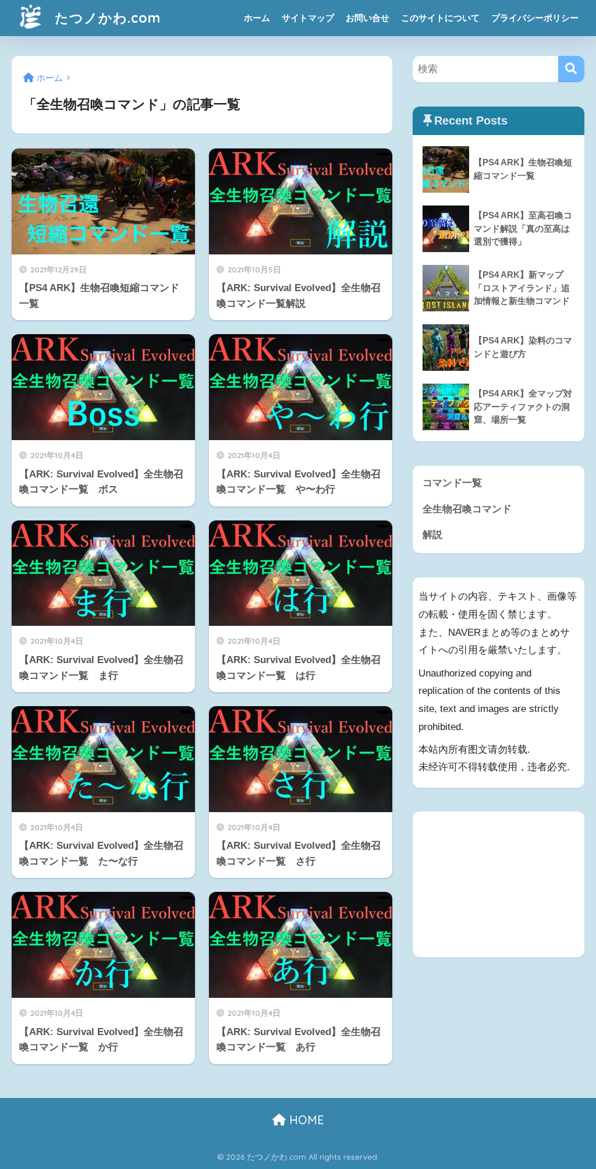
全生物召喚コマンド (467, 509)
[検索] (571, 69)
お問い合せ (367, 18)
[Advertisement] (498, 884)
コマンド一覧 (452, 482)
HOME (305, 1120)
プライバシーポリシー (535, 18)
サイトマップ (308, 18)
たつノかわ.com (106, 17)
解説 (432, 534)
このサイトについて (440, 18)
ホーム (257, 18)
